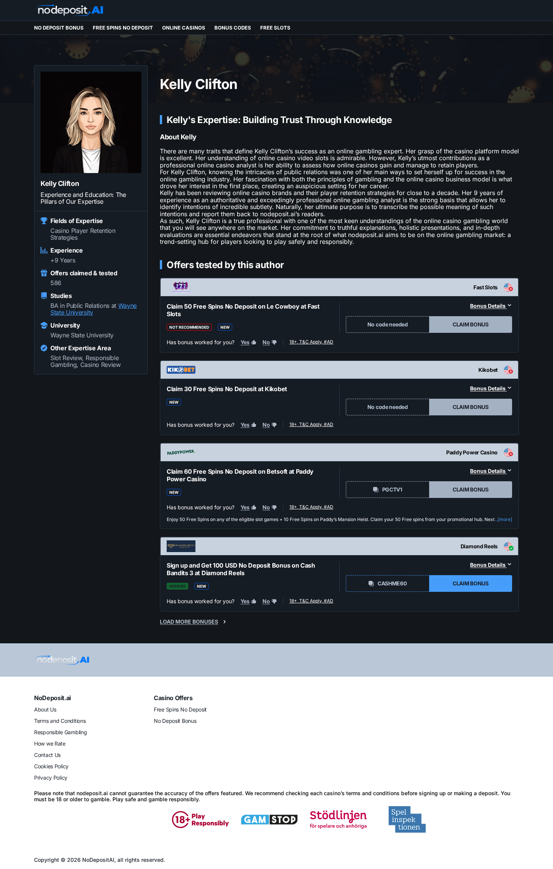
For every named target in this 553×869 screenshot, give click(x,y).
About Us (45, 709)
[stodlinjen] (338, 819)
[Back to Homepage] (68, 10)
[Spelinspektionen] (407, 819)
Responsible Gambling (60, 732)
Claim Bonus (471, 324)
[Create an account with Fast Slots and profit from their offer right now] (311, 342)
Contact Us (47, 755)
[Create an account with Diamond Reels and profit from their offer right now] (311, 602)
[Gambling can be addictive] (131, 819)
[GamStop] (269, 819)
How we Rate (50, 743)
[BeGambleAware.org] (62, 819)
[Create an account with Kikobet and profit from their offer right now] (311, 424)
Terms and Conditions (60, 721)
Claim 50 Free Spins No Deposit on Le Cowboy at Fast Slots (243, 310)
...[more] (503, 519)
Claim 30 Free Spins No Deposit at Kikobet (227, 389)
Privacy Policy (50, 777)
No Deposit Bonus (175, 721)
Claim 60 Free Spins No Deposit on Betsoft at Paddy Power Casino (240, 475)
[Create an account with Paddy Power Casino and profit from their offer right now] (311, 507)
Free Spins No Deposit (180, 709)
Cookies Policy (51, 766)
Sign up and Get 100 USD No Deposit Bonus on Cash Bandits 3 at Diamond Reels (241, 569)
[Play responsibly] (200, 819)
